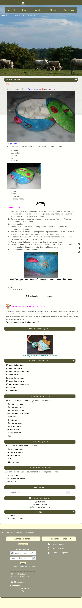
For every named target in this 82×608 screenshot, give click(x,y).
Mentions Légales (60, 553)
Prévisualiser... (35, 296)
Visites (55, 512)
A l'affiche (41, 502)
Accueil (18, 16)
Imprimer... (49, 296)
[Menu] (23, 2)
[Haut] (79, 244)
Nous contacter (59, 544)
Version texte (58, 548)
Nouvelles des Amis (51, 498)
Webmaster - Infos (59, 539)
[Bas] (79, 252)
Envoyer (23, 563)
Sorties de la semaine (40, 507)
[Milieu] (79, 248)
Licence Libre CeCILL (51, 604)
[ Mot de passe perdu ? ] (23, 566)
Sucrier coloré (13, 80)
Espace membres (25, 539)
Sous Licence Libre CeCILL (54, 601)
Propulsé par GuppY (24, 601)
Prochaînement (40, 504)
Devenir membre (23, 544)
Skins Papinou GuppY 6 (32, 604)
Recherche (54, 487)
